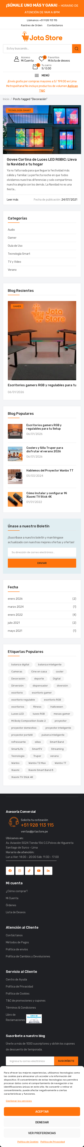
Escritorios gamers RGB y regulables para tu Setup (44, 427)
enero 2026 (15, 598)
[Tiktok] (29, 871)
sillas (38, 741)
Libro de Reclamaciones (15, 1017)
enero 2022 (15, 615)
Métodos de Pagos (17, 942)
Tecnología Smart (19, 110)
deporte (39, 678)
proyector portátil (22, 734)
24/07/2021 (55, 199)
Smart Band (57, 741)
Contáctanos (14, 935)
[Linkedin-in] (48, 871)
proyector (61, 720)
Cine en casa (39, 671)
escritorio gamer (42, 692)
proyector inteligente (58, 727)
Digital (57, 678)
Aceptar (42, 1111)
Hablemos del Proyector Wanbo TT (49, 470)
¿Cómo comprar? (17, 891)
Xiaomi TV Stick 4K (22, 777)
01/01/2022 (34, 502)
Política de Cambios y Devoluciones (28, 956)
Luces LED (17, 713)
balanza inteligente (50, 664)
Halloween (56, 706)
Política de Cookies (27, 1141)
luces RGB (39, 713)
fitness (37, 706)
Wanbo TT (60, 763)
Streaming (57, 748)
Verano (12, 270)
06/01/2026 (16, 392)
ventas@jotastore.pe (34, 831)
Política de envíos (17, 949)
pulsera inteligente (53, 734)
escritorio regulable (23, 699)
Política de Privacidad (52, 1141)
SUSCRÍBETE (66, 1060)
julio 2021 (14, 623)
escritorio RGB (52, 699)
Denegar (42, 1122)
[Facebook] (10, 871)
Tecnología (17, 756)
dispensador (40, 685)
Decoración (18, 678)
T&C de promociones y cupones (26, 1000)
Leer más (13, 199)
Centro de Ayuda (16, 979)
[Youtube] (39, 871)
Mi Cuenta (12, 898)
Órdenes (11, 905)
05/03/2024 (34, 476)
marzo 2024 (16, 606)
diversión (62, 685)
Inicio (6, 99)
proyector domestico (24, 727)
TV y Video (14, 261)
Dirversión (17, 685)
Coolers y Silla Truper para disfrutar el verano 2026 (44, 449)
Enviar (42, 563)
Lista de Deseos (16, 912)
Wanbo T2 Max (37, 763)
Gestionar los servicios (19, 1101)
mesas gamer (62, 713)
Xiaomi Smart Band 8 (40, 770)
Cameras (16, 671)
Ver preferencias (42, 1133)
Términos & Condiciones (21, 1007)
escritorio (17, 692)
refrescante (18, 741)
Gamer (12, 237)
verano (54, 756)
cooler (59, 671)
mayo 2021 (15, 631)
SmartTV (37, 748)
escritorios (17, 706)
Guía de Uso (15, 245)
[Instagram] (19, 871)
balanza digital (20, 664)
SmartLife (17, 748)
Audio (11, 229)
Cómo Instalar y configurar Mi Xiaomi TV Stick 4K (46, 495)
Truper (37, 756)
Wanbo (15, 763)
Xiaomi (15, 770)
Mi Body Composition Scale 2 (28, 720)
